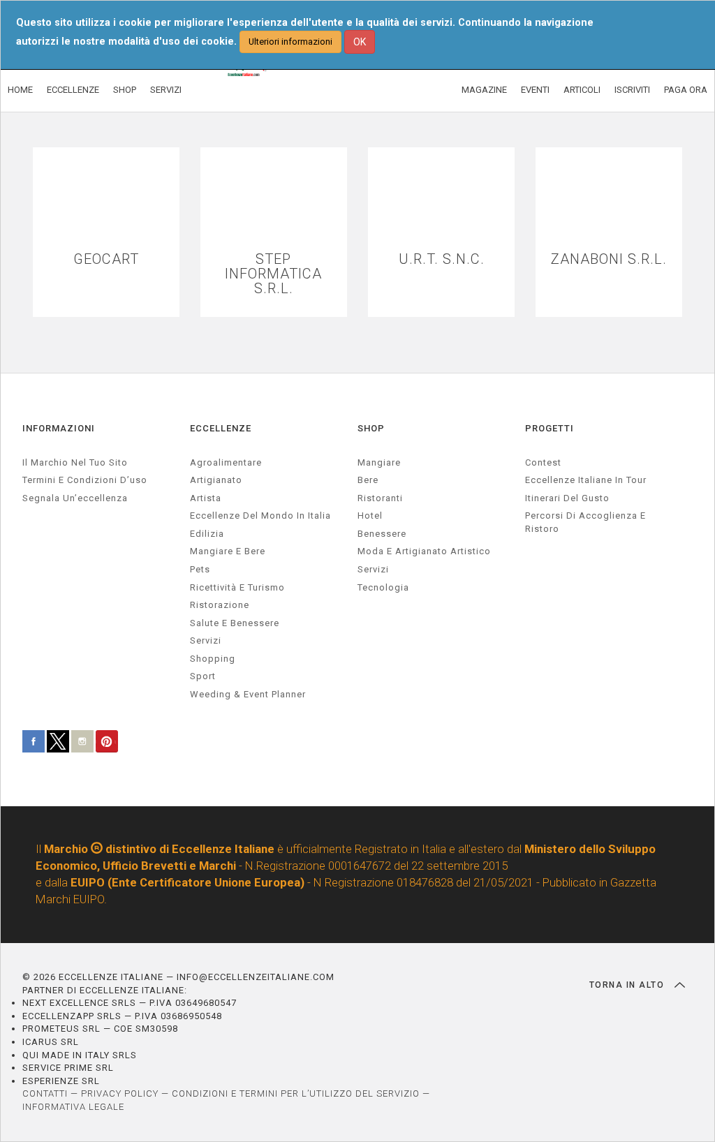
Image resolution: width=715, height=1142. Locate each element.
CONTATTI (45, 1093)
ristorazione (219, 605)
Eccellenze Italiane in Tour (586, 480)
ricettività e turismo (237, 587)
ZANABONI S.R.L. (609, 259)
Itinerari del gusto (567, 498)
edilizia (207, 533)
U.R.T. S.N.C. (442, 259)
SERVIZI (166, 89)
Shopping (212, 658)
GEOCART (106, 259)
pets (200, 569)
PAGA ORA (685, 89)
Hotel (370, 515)
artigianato (216, 480)
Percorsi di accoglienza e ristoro (585, 522)
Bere (368, 480)
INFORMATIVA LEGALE (73, 1107)
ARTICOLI (581, 89)
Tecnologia (383, 587)
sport (203, 676)
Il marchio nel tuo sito (75, 462)
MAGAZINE (484, 89)
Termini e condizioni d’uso (84, 480)
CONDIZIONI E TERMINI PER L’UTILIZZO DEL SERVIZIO (296, 1093)
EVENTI (535, 89)
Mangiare (379, 462)
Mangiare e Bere (227, 551)
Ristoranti (380, 498)
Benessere (382, 533)
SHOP (124, 89)
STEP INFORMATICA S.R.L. (273, 274)
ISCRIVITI (632, 89)
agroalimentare (226, 462)
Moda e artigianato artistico (424, 551)
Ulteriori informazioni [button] (290, 41)
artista (205, 498)
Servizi (373, 569)
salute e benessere (234, 623)
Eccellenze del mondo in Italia (260, 515)
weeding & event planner (248, 694)
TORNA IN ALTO (628, 985)
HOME (20, 89)
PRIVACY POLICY (120, 1093)
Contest (543, 462)
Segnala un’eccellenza (75, 498)
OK (359, 41)
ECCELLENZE (73, 89)
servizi (205, 640)
